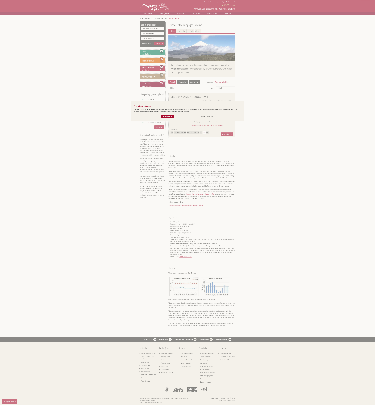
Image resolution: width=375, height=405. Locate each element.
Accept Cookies (167, 116)
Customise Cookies (207, 116)
